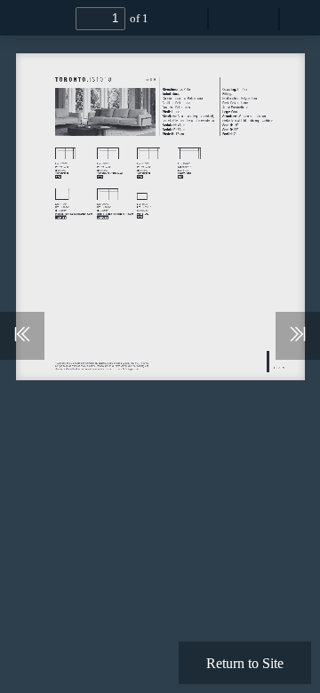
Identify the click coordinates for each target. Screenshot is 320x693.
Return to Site (245, 662)
